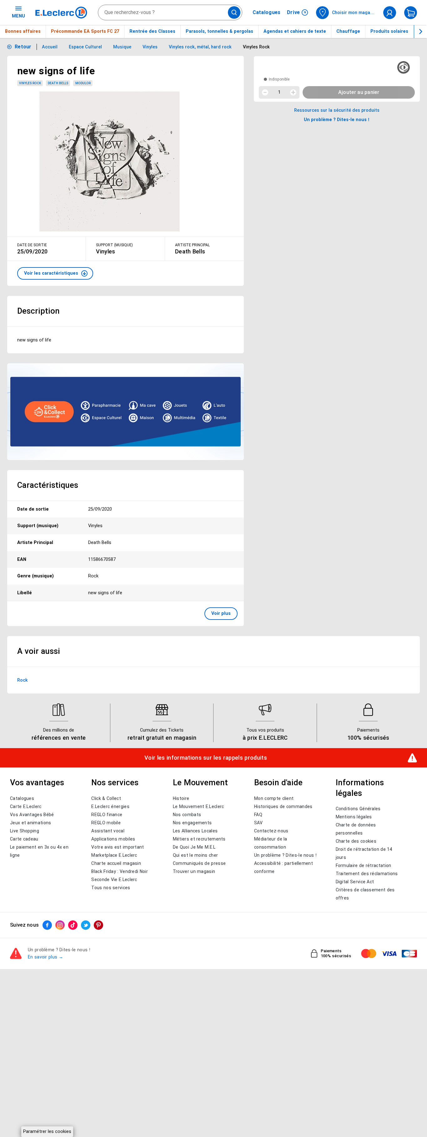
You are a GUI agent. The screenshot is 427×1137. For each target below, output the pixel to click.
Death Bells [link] (58, 83)
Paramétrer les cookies (47, 1131)
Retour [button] (23, 46)
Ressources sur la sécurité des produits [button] (336, 110)
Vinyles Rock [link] (30, 83)
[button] (55, 273)
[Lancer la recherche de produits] (234, 12)
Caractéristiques (47, 485)
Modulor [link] (83, 83)
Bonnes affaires (23, 31)
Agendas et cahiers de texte (295, 31)
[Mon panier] (410, 12)
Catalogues (267, 12)
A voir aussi (38, 651)
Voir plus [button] (221, 613)
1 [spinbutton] (279, 92)
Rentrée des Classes (152, 31)
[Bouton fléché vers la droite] (420, 31)
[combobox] (170, 12)
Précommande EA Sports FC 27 (85, 31)
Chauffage (348, 31)
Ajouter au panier (358, 92)
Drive (293, 12)
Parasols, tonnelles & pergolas (219, 31)
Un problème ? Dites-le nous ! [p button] (336, 119)
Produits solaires (389, 31)
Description (38, 310)
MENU (18, 15)
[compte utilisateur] (389, 12)
